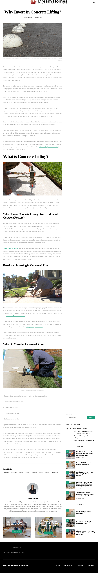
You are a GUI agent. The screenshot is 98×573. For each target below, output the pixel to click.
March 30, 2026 (80, 498)
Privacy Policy (69, 565)
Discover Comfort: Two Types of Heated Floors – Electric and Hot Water (85, 532)
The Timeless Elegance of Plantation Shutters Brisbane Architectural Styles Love (84, 494)
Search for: (69, 414)
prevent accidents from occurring (15, 316)
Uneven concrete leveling (10, 248)
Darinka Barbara (32, 498)
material (34, 472)
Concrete (14, 472)
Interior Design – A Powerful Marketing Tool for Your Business (84, 473)
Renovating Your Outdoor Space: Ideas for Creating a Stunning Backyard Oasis (84, 483)
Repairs (47, 472)
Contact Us (91, 565)
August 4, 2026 (80, 457)
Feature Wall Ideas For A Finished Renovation (83, 463)
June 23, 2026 (79, 466)
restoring (55, 472)
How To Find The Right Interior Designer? (83, 522)
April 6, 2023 (22, 527)
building (6, 472)
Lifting (27, 472)
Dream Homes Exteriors (16, 565)
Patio (41, 472)
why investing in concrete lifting (48, 147)
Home (21, 472)
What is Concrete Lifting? (78, 428)
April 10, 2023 (54, 528)
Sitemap (80, 565)
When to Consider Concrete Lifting (84, 440)
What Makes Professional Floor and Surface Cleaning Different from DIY (84, 453)
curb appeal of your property (34, 327)
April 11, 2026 (79, 488)
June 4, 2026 (79, 477)
